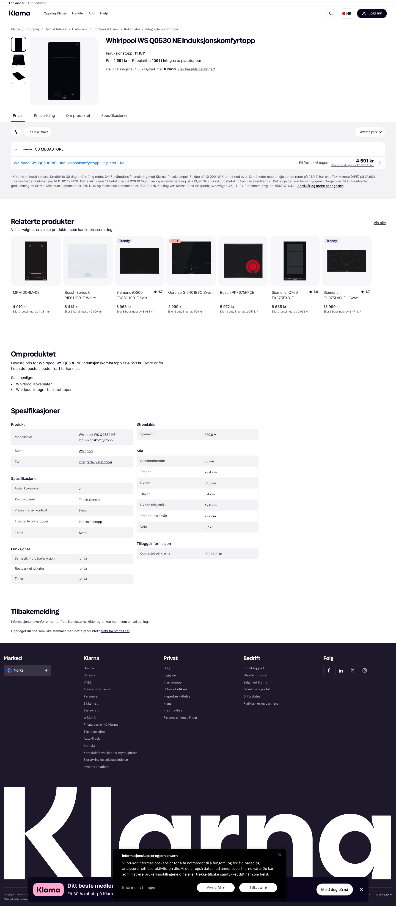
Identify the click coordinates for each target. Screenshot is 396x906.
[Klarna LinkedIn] (340, 670)
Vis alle (380, 222)
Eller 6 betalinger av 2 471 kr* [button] (342, 311)
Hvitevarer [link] (80, 29)
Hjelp (104, 13)
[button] (346, 13)
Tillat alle (258, 887)
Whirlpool (86, 451)
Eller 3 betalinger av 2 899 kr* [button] (83, 311)
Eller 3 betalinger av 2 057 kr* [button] (239, 311)
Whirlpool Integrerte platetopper (44, 389)
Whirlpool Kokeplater (34, 384)
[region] (199, 874)
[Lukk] (280, 855)
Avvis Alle (216, 887)
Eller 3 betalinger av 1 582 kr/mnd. (352, 165)
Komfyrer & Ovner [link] (106, 29)
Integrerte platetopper (182, 60)
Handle (77, 13)
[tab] (18, 115)
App (91, 13)
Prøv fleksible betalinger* (196, 69)
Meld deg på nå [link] (334, 889)
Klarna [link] (15, 29)
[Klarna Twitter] (352, 670)
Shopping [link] (33, 29)
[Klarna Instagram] (364, 670)
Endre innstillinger (139, 888)
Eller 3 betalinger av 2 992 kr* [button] (291, 311)
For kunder (17, 3)
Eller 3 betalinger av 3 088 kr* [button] (135, 311)
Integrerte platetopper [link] (161, 29)
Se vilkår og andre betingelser (320, 186)
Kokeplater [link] (132, 29)
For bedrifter (37, 3)
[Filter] (16, 132)
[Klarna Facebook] (328, 670)
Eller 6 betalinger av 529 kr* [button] (186, 311)
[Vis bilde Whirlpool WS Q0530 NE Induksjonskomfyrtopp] (18, 44)
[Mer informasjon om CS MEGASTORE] (15, 149)
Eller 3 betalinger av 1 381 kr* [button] (31, 311)
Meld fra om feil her (115, 631)
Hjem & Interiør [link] (56, 29)
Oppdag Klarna (55, 13)
